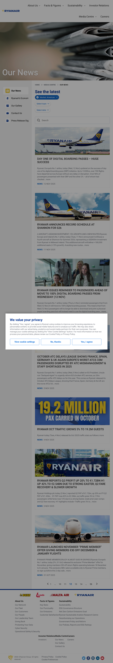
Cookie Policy (54, 334)
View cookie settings (24, 341)
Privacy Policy (69, 334)
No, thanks (55, 341)
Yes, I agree (87, 341)
